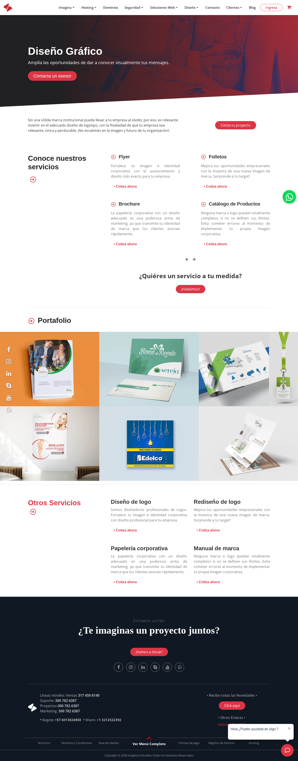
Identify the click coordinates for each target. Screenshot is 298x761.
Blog (252, 7)
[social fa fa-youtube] (168, 667)
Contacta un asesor (52, 76)
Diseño (190, 7)
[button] (149, 744)
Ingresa (271, 7)
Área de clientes (109, 743)
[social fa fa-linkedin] (8, 374)
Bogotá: (61, 720)
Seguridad (132, 7)
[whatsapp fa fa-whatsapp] (289, 197)
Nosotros (44, 743)
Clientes (232, 7)
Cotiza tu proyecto (236, 125)
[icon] (7, 7)
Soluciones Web (162, 7)
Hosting (87, 7)
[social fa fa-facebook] (8, 350)
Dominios (110, 7)
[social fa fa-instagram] (8, 362)
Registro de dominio (222, 743)
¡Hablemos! (190, 289)
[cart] (289, 7)
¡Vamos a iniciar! (149, 652)
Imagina (65, 7)
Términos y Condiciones (76, 743)
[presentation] (186, 259)
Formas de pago (189, 743)
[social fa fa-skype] (8, 386)
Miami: (103, 720)
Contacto (212, 7)
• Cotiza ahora (125, 186)
